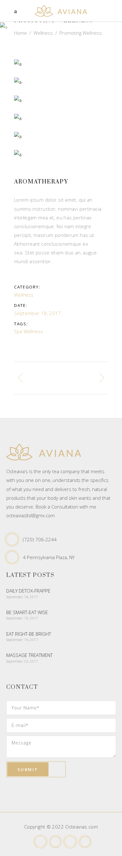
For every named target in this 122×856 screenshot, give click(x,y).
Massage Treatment (29, 655)
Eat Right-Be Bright (28, 634)
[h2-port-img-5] (61, 118)
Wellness (43, 33)
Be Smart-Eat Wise (27, 612)
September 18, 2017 (22, 596)
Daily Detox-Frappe (28, 591)
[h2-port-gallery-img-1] (61, 100)
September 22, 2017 (22, 661)
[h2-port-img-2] (61, 136)
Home (20, 33)
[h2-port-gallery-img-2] (61, 82)
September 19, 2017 (22, 618)
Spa (18, 331)
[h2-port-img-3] (61, 154)
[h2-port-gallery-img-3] (61, 63)
